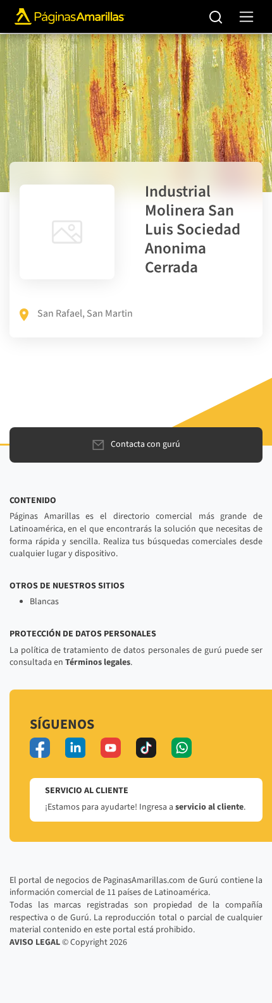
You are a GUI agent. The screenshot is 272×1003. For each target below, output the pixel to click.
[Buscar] (216, 16)
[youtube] (111, 748)
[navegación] (246, 17)
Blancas (44, 601)
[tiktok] (146, 748)
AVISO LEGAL (34, 942)
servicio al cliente (209, 807)
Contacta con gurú (145, 444)
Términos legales (97, 662)
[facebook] (40, 748)
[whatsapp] (181, 748)
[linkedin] (75, 748)
